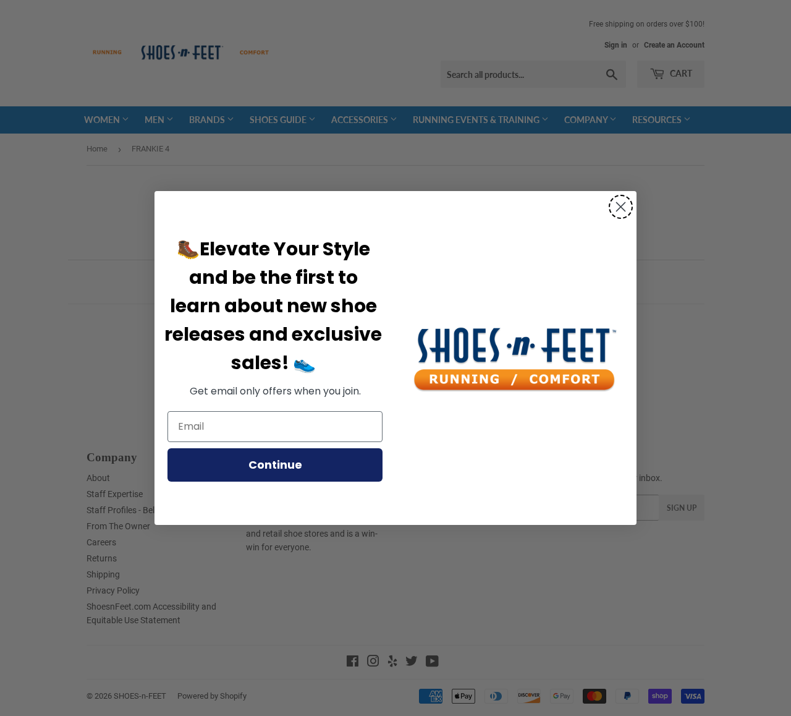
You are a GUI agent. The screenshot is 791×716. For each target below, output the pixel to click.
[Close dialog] (621, 207)
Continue (275, 464)
